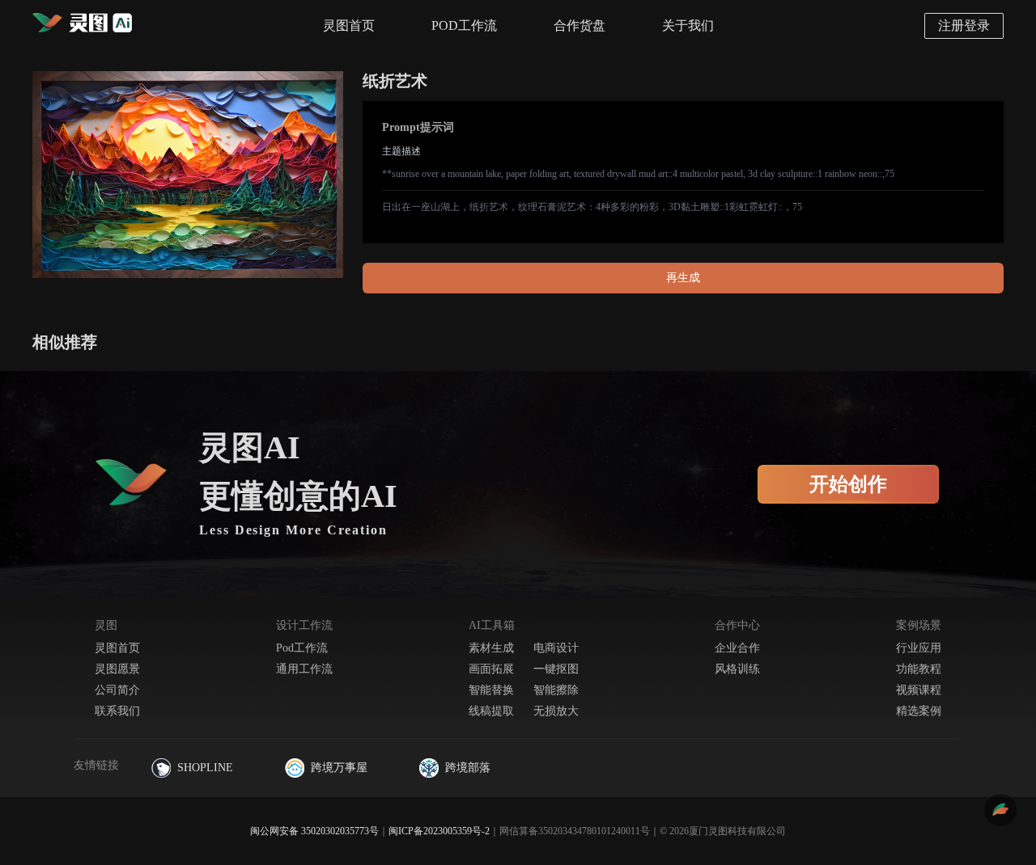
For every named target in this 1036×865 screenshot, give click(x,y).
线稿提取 (491, 711)
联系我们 (117, 711)
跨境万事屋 (339, 768)
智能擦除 (556, 690)
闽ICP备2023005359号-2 (439, 831)
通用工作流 (304, 669)
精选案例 (918, 711)
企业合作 (737, 648)
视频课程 (918, 690)
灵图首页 (349, 25)
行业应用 (918, 648)
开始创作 (848, 484)
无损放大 (556, 711)
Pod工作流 (302, 648)
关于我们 (688, 25)
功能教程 (918, 669)
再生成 (683, 278)
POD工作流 (464, 25)
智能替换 (491, 690)
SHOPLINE (205, 768)
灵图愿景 (117, 669)
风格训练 (737, 669)
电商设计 (556, 648)
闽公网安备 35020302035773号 (314, 831)
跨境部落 (467, 768)
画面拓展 (491, 669)
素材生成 (491, 648)
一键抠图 (556, 669)
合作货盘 (579, 25)
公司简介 (117, 690)
